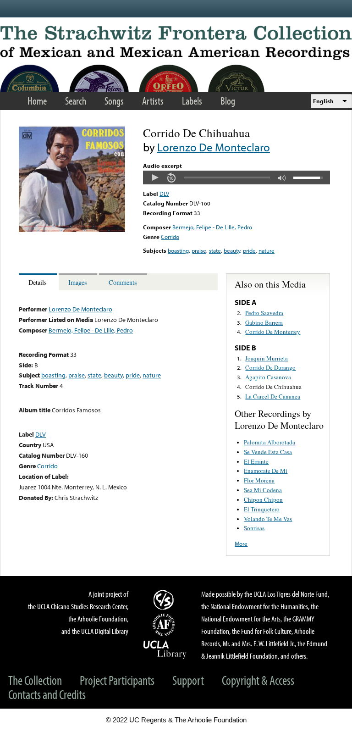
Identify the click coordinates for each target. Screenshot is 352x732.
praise (199, 250)
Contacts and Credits (47, 694)
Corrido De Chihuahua (273, 387)
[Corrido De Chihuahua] (72, 229)
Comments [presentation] (123, 282)
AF (165, 624)
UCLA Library (165, 649)
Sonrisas (254, 528)
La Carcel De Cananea (272, 396)
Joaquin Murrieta (266, 358)
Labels (192, 100)
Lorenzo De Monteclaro (213, 147)
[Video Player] (236, 177)
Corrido (170, 236)
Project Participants (117, 680)
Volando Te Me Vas (268, 519)
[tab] (39, 281)
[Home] (176, 43)
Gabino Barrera (264, 322)
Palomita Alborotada (269, 442)
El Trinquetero (262, 509)
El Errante (256, 461)
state (215, 250)
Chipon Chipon (263, 499)
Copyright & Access (258, 680)
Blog (227, 100)
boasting (178, 250)
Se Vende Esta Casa (268, 452)
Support (188, 680)
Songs (114, 100)
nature (266, 250)
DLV (164, 193)
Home (37, 100)
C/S (165, 599)
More (241, 543)
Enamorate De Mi (265, 470)
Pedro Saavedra (264, 313)
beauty (232, 250)
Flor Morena (259, 480)
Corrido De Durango (270, 367)
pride (249, 250)
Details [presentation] (37, 282)
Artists (153, 100)
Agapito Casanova (268, 377)
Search (75, 100)
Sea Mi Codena (263, 490)
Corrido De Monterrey (272, 331)
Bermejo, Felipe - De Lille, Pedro (212, 227)
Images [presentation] (77, 282)
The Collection (35, 680)
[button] (155, 177)
